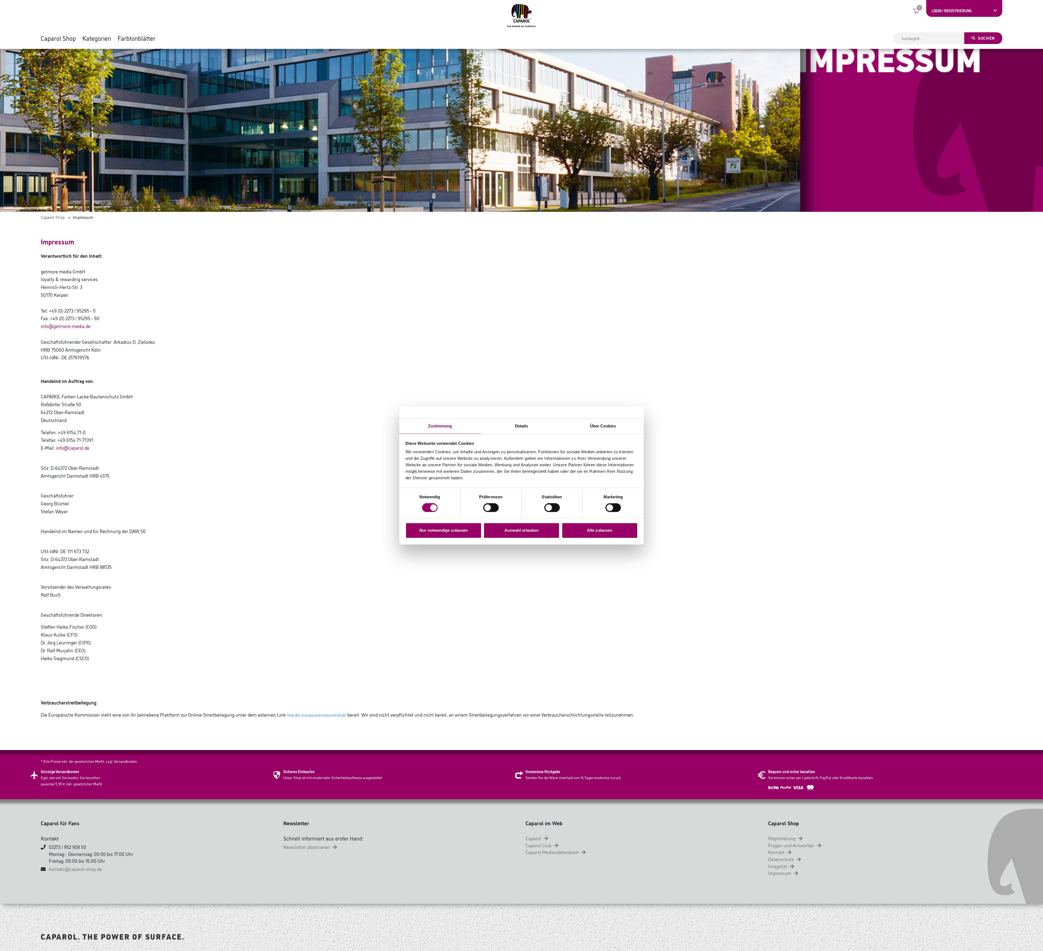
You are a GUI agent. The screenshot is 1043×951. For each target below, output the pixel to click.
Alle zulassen (599, 530)
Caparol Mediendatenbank (553, 852)
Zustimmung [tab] (440, 426)
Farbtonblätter (136, 38)
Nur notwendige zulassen (443, 530)
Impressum (780, 873)
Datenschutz (781, 859)
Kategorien (96, 38)
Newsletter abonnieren (307, 846)
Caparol (534, 838)
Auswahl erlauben (521, 530)
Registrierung (782, 838)
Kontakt (777, 852)
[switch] (491, 507)
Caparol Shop (58, 38)
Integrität (778, 866)
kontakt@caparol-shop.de (75, 868)
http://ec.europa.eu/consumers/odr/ (316, 715)
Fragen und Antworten (791, 845)
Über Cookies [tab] (603, 426)
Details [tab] (521, 426)
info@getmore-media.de (65, 326)
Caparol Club (539, 845)
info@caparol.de (72, 447)
